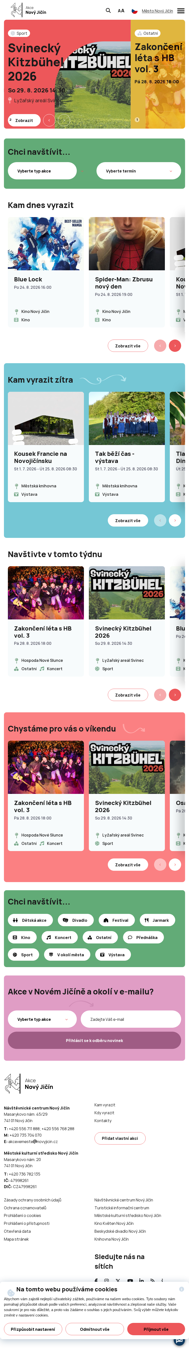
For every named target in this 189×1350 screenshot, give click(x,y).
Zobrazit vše (128, 346)
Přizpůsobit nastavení (33, 1329)
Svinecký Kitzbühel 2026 (36, 62)
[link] (27, 10)
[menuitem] (104, 1105)
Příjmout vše (156, 1329)
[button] (181, 10)
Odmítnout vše (95, 1329)
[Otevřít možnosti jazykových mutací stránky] (135, 11)
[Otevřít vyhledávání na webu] (108, 10)
